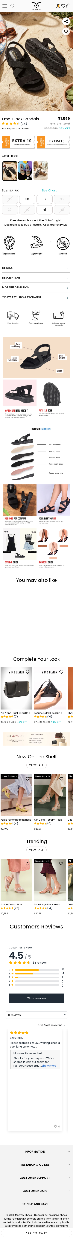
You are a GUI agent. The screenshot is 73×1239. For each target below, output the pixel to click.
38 (62, 199)
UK (17, 190)
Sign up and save (35, 1204)
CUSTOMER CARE (35, 1191)
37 (44, 199)
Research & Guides (35, 1165)
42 (62, 210)
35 (10, 199)
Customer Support (35, 1178)
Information (35, 1152)
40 (27, 210)
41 (44, 210)
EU (11, 190)
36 (27, 199)
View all (36, 765)
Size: (29, 190)
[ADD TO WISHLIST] (66, 31)
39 (9, 210)
